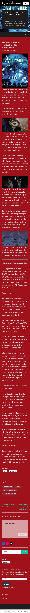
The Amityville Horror (10, 493)
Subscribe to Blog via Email (11, 569)
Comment (22, 534)
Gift (26, 3)
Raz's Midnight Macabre (15, 13)
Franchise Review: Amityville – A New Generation (23, 507)
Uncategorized (8, 482)
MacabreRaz (14, 50)
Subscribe (6, 584)
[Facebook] (3, 543)
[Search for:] (15, 552)
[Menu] (4, 34)
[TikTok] (11, 543)
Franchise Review (8, 486)
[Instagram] (7, 543)
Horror (18, 486)
